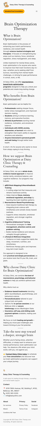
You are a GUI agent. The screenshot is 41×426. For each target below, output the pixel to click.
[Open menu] (36, 11)
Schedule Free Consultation (14, 11)
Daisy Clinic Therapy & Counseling (22, 5)
